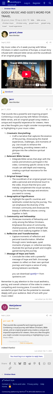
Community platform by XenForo (23, 392)
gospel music (34, 23)
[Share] (47, 42)
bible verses (41, 20)
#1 (51, 42)
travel (4, 26)
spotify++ (34, 273)
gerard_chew (9, 20)
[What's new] (44, 3)
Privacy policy (32, 384)
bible (32, 20)
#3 (51, 315)
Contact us (6, 384)
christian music (8, 23)
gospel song (45, 23)
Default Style (9, 380)
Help (42, 384)
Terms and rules (19, 384)
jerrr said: (7, 321)
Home (4, 386)
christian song (21, 23)
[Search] (49, 3)
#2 (51, 109)
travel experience (15, 26)
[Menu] (4, 3)
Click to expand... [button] (26, 343)
